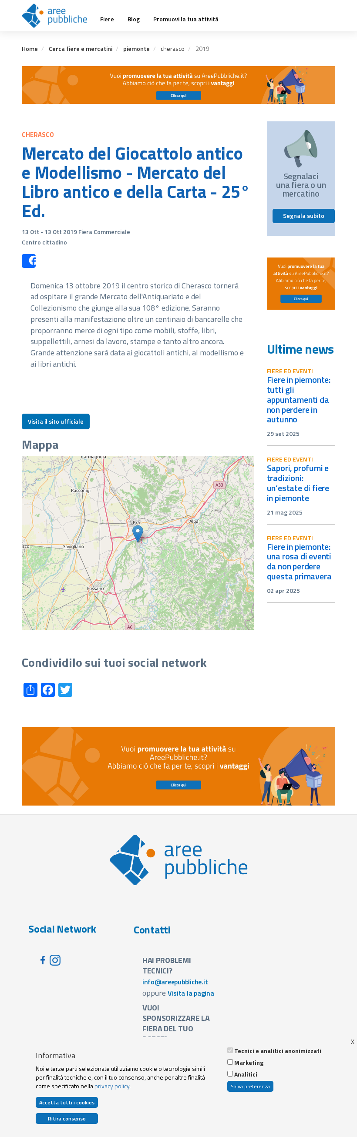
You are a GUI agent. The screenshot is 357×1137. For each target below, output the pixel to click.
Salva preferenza (250, 1086)
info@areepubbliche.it (175, 981)
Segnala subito (303, 215)
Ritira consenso (67, 1118)
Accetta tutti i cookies (66, 1102)
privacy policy (111, 1085)
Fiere (107, 19)
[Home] (58, 15)
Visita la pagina (191, 993)
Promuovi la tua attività (186, 19)
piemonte (136, 48)
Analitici (245, 1074)
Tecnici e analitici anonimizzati (277, 1051)
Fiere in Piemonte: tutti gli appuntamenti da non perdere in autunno (299, 399)
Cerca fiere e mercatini (80, 48)
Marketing (248, 1062)
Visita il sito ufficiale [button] (56, 421)
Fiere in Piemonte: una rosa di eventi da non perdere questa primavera (299, 561)
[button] (137, 534)
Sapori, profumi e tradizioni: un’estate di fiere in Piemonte (298, 483)
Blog (134, 19)
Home (30, 48)
